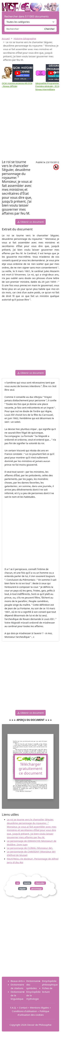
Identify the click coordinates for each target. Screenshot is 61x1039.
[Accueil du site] (30, 5)
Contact (23, 1007)
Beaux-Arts (17, 981)
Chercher (49, 28)
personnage (36, 888)
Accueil (6, 38)
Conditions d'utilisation (24, 1011)
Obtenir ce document (32, 221)
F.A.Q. (13, 1007)
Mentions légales (39, 1007)
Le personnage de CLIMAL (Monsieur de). (30, 847)
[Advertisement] (30, 126)
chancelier (40, 883)
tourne (27, 883)
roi (17, 883)
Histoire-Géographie (25, 38)
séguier (22, 888)
